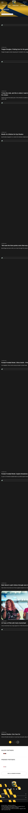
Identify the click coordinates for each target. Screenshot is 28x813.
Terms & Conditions (12, 805)
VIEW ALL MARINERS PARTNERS (14, 773)
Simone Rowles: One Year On (10, 734)
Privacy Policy (4, 805)
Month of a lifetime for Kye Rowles (12, 134)
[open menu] (2, 2)
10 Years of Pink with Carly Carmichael (13, 623)
